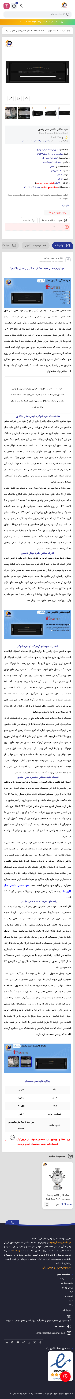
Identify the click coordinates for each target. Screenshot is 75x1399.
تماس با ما (69, 1296)
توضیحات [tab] (60, 245)
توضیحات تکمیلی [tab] (33, 245)
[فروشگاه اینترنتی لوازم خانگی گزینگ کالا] (64, 5)
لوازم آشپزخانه (65, 30)
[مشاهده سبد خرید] (14, 6)
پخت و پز (51, 30)
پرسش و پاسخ (67, 1287)
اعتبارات (70, 1300)
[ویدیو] (18, 99)
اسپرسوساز (66, 1267)
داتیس (61, 141)
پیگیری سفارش (67, 1283)
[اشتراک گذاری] (26, 99)
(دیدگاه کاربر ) (56, 137)
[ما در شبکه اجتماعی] (6, 6)
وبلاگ (70, 1305)
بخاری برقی (47, 1267)
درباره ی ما (69, 1292)
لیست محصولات (66, 1279)
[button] (46, 1204)
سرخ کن (57, 1267)
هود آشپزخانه (39, 30)
